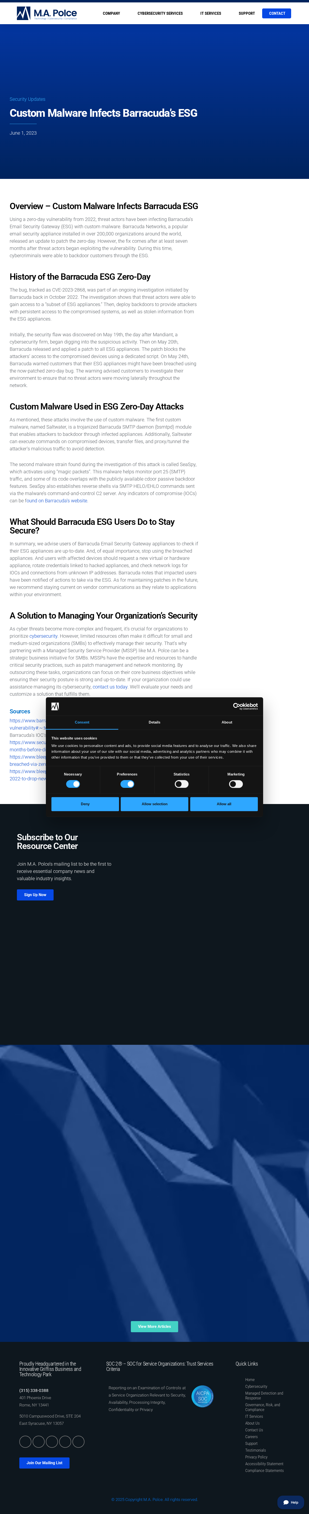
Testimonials (255, 1450)
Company (111, 13)
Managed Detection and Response (264, 1395)
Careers (251, 1436)
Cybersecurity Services (160, 13)
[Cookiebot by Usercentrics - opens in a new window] (237, 706)
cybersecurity (43, 636)
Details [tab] (155, 722)
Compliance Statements (264, 1470)
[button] (222, 198)
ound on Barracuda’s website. (57, 501)
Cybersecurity (256, 1386)
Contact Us (254, 1429)
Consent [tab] (82, 722)
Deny (85, 804)
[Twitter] (39, 1442)
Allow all (224, 804)
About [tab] (227, 722)
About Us (252, 1423)
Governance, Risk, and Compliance (262, 1407)
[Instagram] (65, 1442)
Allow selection (155, 804)
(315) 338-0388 (34, 1390)
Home (250, 1379)
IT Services (210, 13)
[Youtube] (78, 1442)
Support (247, 13)
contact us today (110, 687)
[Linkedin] (25, 1442)
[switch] (127, 784)
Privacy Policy (256, 1457)
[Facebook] (52, 1442)
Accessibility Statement (264, 1463)
